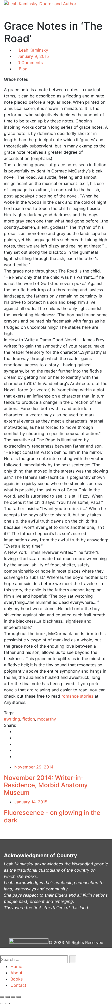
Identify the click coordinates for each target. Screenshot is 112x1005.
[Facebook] (15, 731)
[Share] (7, 997)
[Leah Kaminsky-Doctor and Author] (40, 3)
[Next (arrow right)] (7, 1003)
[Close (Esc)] (2, 997)
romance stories (77, 696)
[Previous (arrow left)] (2, 1003)
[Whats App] (15, 756)
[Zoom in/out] (18, 997)
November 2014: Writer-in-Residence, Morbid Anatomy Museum (46, 785)
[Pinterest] (15, 750)
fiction (28, 719)
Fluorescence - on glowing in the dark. (52, 816)
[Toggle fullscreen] (13, 997)
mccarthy (46, 719)
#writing (12, 719)
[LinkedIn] (15, 744)
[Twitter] (15, 737)
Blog (23, 68)
